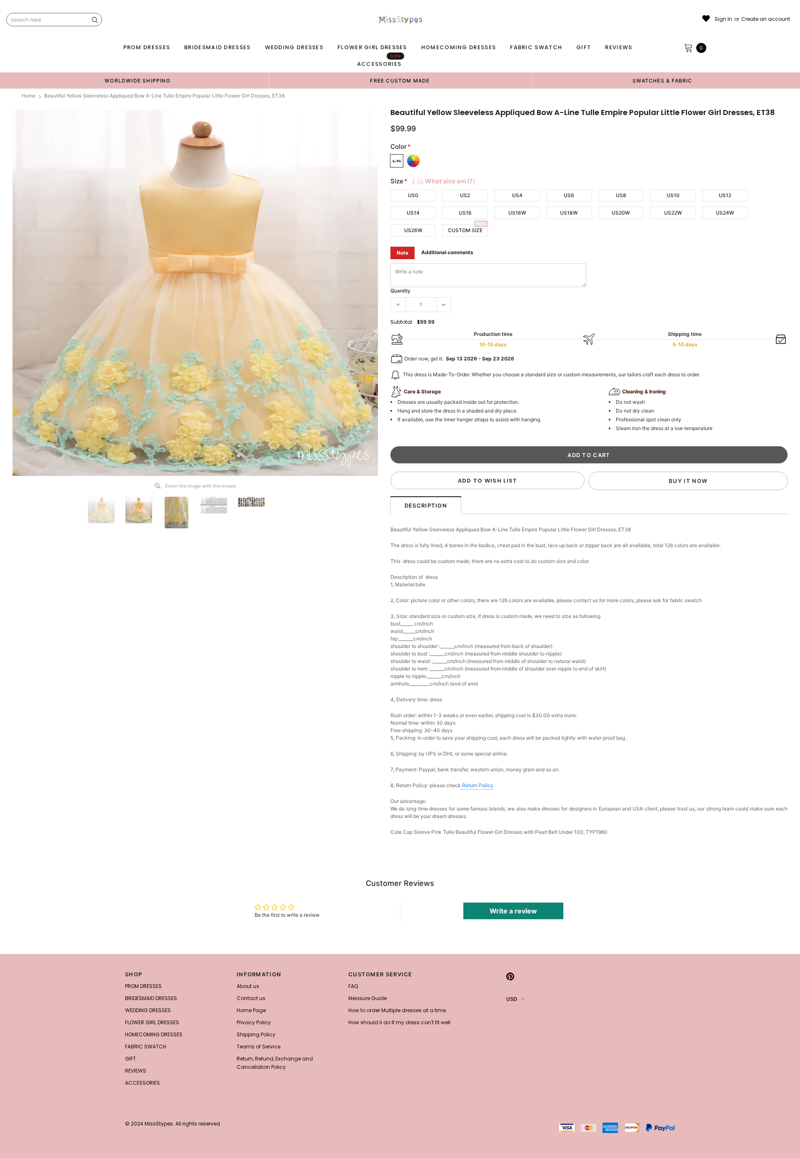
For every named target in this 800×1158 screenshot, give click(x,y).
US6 (569, 195)
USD (511, 999)
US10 (673, 195)
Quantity (400, 291)
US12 (725, 195)
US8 (621, 195)
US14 (413, 213)
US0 (413, 195)
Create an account (765, 19)
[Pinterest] (510, 976)
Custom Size (465, 230)
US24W (725, 213)
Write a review (513, 911)
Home (28, 96)
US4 (517, 195)
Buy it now (688, 481)
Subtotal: (401, 321)
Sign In (723, 19)
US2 (465, 195)
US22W (673, 213)
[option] (137, 80)
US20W (621, 213)
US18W (569, 213)
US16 (465, 213)
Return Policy (477, 785)
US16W (517, 213)
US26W (413, 230)
